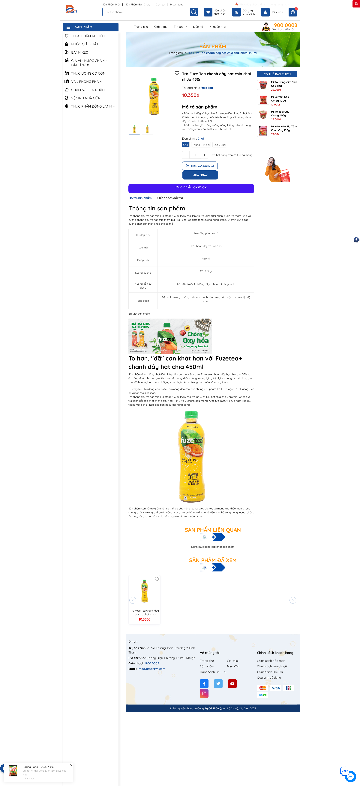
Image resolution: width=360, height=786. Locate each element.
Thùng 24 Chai (201, 145)
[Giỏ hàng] (293, 12)
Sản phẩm (207, 666)
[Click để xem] (153, 96)
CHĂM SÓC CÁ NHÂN (88, 90)
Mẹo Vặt (233, 666)
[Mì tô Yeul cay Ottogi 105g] (263, 114)
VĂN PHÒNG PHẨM (86, 81)
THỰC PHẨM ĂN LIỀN (88, 36)
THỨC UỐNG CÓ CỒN (88, 73)
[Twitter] (218, 683)
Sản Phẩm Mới (111, 4)
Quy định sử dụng (269, 677)
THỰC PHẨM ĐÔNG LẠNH (91, 106)
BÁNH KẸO (79, 52)
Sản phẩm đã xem (213, 560)
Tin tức (179, 26)
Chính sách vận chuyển (272, 666)
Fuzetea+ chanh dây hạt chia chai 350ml (225, 374)
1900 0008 (284, 25)
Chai (185, 145)
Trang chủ (141, 26)
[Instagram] (204, 693)
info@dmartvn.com (151, 669)
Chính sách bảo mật (271, 661)
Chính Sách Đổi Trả (270, 672)
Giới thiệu (160, 26)
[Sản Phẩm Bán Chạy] (277, 163)
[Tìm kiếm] (194, 12)
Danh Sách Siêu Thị (213, 672)
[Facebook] (204, 683)
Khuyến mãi (217, 26)
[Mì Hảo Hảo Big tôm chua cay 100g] (263, 131)
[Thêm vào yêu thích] (177, 73)
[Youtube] (232, 683)
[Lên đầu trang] (355, 764)
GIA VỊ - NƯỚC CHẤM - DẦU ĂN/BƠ (89, 62)
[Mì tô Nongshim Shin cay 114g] (263, 85)
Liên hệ (198, 26)
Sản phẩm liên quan (213, 530)
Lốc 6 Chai (220, 145)
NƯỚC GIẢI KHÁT (84, 44)
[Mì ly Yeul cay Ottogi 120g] (263, 99)
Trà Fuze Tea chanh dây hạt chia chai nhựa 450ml (144, 612)
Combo (160, 4)
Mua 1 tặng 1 (177, 4)
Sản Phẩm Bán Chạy (138, 4)
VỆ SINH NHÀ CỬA (85, 98)
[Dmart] (81, 9)
